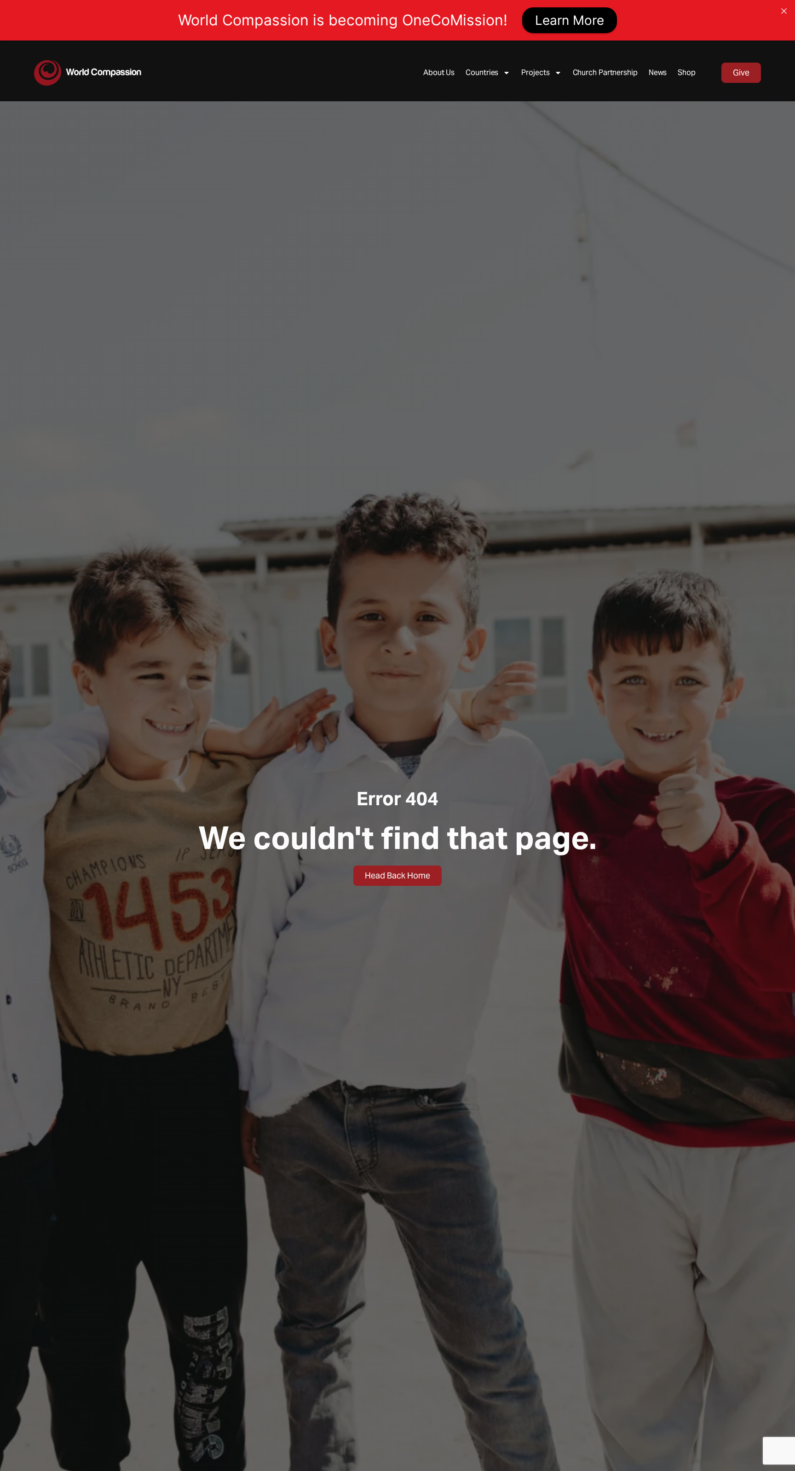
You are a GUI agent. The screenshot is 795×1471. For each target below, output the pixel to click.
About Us (439, 72)
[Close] (784, 11)
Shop (687, 72)
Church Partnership (605, 72)
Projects (535, 72)
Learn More (569, 20)
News (658, 72)
